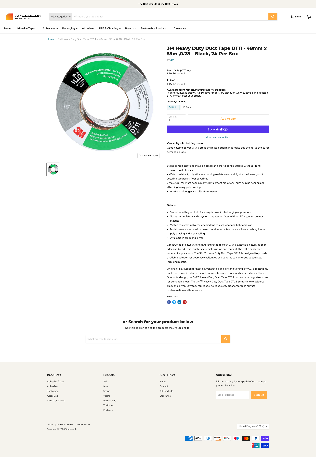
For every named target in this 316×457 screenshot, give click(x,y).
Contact (164, 386)
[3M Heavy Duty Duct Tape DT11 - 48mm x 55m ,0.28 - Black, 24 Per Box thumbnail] (53, 169)
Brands (129, 28)
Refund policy (83, 424)
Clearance (180, 28)
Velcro (106, 395)
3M (172, 60)
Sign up (259, 395)
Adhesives (49, 28)
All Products (166, 391)
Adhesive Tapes (26, 28)
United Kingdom (251, 426)
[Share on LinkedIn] (179, 302)
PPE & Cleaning (109, 28)
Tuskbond (108, 405)
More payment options (218, 137)
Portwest (108, 410)
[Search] (272, 16)
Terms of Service (65, 424)
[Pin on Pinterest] (185, 302)
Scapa (106, 391)
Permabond (109, 400)
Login (298, 16)
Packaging (69, 28)
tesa (105, 386)
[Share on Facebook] (169, 302)
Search (50, 424)
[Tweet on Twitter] (174, 302)
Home (7, 28)
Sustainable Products (154, 28)
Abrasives (88, 28)
